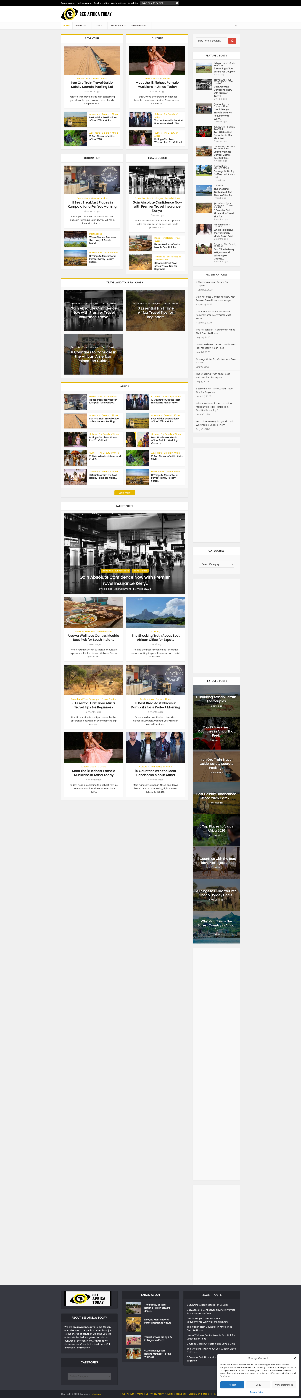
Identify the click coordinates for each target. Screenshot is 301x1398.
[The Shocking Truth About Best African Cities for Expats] (205, 190)
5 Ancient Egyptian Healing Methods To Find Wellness (157, 1353)
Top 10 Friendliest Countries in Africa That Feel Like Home (215, 331)
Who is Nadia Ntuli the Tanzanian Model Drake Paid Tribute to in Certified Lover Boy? (214, 407)
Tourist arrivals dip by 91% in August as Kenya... (158, 1338)
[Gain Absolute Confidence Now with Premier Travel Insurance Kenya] (124, 553)
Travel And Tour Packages (149, 198)
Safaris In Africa (98, 78)
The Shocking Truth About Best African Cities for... (224, 192)
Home (66, 25)
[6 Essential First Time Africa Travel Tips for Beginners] (205, 208)
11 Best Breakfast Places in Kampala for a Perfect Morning (92, 204)
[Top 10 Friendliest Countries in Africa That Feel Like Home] (205, 131)
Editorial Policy (208, 1393)
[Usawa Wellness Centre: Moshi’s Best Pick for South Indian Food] (205, 151)
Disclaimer (194, 1393)
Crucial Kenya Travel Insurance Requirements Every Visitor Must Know (213, 315)
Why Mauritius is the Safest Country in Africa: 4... (216, 925)
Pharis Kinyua (144, 588)
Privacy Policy (256, 1392)
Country (155, 631)
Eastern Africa (68, 3)
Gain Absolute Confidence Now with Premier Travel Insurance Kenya (157, 206)
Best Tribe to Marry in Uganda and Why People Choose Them (214, 423)
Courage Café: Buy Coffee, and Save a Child (224, 174)
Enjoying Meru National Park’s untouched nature (157, 1321)
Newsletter (181, 1393)
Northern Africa (84, 3)
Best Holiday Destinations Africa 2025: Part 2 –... (103, 119)
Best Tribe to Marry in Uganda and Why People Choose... (224, 254)
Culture (98, 25)
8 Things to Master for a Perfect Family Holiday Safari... (102, 259)
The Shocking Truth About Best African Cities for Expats (156, 637)
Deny (258, 1384)
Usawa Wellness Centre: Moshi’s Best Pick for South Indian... (93, 637)
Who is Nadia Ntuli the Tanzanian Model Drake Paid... (224, 233)
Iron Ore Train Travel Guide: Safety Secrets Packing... (104, 420)
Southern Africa (101, 3)
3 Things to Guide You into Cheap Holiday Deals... (216, 893)
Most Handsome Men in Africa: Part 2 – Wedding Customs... (164, 440)
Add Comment (122, 588)
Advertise (170, 1393)
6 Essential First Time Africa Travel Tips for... (224, 213)
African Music (152, 78)
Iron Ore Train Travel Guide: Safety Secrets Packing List (92, 84)
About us (131, 1393)
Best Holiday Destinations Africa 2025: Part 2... (216, 796)
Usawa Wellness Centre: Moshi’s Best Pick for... (167, 246)
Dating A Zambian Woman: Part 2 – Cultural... (168, 141)
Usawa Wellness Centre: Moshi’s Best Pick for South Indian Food (216, 346)
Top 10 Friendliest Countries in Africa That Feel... (224, 135)
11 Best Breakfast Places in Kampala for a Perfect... (103, 401)
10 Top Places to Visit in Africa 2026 (101, 138)
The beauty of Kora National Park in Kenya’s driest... (157, 1308)
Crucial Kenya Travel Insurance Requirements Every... (223, 114)
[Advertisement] (183, 14)
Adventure (80, 25)
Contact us (142, 1393)
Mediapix (96, 1394)
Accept (232, 1384)
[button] (294, 1358)
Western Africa (118, 3)
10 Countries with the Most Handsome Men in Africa (168, 122)
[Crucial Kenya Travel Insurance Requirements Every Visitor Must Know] (205, 108)
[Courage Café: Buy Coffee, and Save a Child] (205, 170)
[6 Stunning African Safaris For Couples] (205, 68)
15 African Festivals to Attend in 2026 (105, 458)
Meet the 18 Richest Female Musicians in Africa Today (157, 84)
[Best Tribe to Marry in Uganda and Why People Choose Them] (205, 248)
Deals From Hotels (163, 237)
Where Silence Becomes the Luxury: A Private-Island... (102, 240)
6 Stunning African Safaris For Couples (224, 70)
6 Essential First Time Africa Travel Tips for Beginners (165, 266)
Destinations (116, 25)
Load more (125, 492)
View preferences (284, 1384)
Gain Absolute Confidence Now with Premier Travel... (223, 91)
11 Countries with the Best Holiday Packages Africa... (103, 476)
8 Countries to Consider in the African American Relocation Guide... (93, 356)
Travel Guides (138, 25)
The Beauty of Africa (166, 116)
